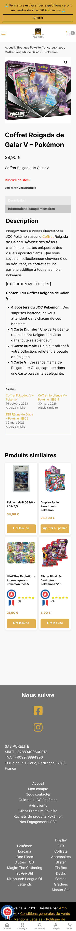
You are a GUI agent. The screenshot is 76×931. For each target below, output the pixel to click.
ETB (61, 846)
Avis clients (38, 805)
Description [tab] (17, 200)
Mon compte (38, 789)
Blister (61, 862)
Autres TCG (24, 862)
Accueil (38, 783)
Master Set (61, 890)
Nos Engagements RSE (38, 822)
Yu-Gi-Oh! (24, 873)
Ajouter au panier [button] (55, 528)
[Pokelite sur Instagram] (38, 727)
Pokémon (24, 846)
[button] (66, 62)
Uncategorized (27, 187)
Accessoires (61, 857)
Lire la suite (21, 528)
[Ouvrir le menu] (3, 33)
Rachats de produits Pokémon (38, 816)
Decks (61, 873)
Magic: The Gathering (24, 868)
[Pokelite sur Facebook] (38, 711)
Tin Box (61, 868)
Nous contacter (38, 794)
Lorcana (24, 851)
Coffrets (60, 851)
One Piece (24, 857)
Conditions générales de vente (45, 914)
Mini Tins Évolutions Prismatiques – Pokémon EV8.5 (21, 580)
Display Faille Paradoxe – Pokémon (50, 506)
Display (61, 840)
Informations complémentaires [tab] (31, 209)
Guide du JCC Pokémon (38, 800)
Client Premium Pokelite (38, 811)
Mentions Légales (28, 919)
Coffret (48, 237)
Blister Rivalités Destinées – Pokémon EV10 (51, 580)
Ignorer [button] (38, 18)
